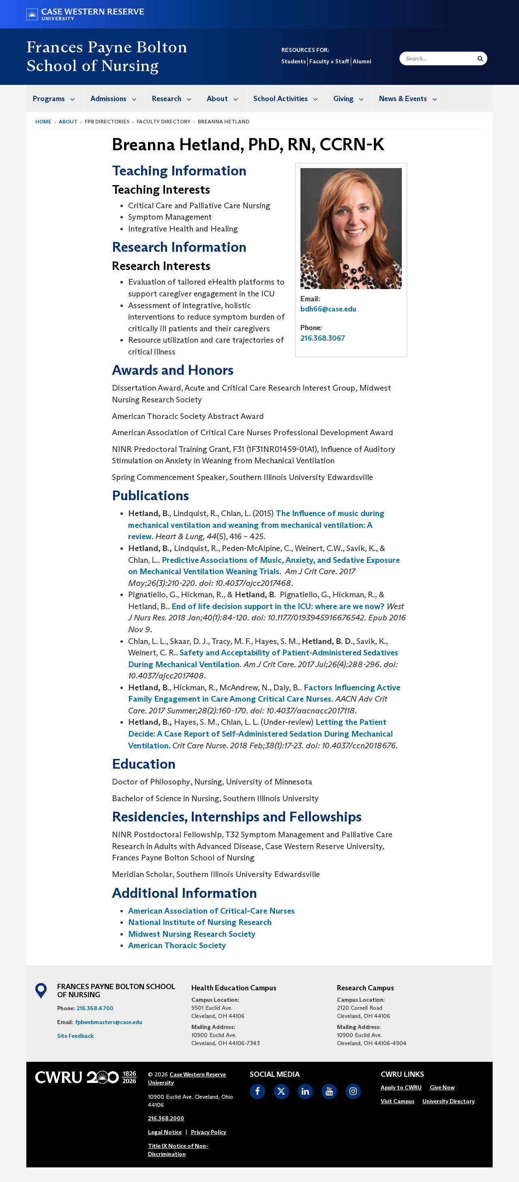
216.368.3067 (322, 338)
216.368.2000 (166, 1118)
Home (43, 122)
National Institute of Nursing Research (200, 922)
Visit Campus (397, 1101)
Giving (343, 98)
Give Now (442, 1087)
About (217, 98)
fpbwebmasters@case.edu (108, 1022)
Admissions (108, 98)
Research (166, 98)
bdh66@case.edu (328, 309)
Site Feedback (75, 1035)
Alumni (362, 61)
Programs (49, 98)
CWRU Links (402, 1075)
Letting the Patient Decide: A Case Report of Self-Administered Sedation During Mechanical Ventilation (260, 733)
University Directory (448, 1101)
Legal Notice (165, 1132)
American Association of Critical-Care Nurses (211, 911)
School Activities (280, 98)
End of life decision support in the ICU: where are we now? (278, 606)
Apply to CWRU (401, 1087)
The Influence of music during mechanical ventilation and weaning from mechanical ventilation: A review (256, 524)
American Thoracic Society (177, 945)
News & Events (403, 98)
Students (293, 61)
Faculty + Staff (329, 61)
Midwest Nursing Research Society (191, 934)
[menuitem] (55, 98)
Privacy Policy (208, 1132)
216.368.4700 (95, 1008)
